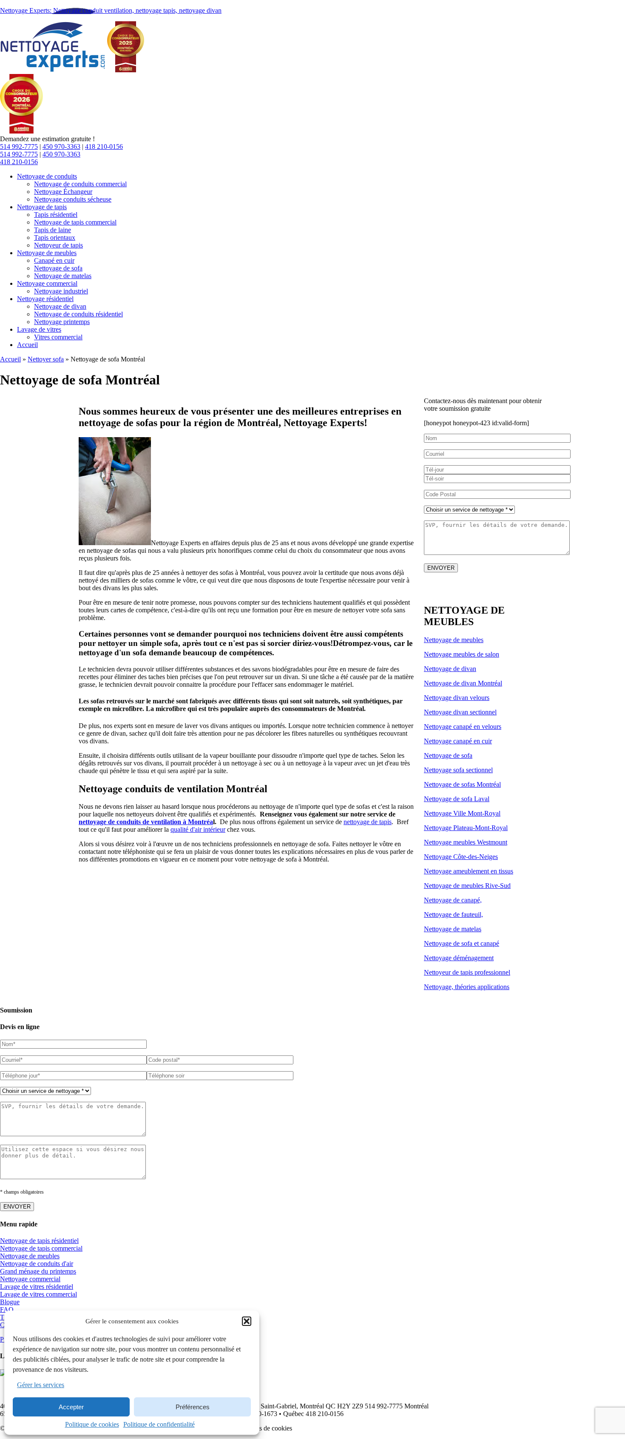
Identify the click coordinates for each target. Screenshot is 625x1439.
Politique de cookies (92, 1424)
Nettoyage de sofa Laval (456, 798)
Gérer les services (40, 1384)
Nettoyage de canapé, (453, 900)
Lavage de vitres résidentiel (36, 1286)
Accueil (10, 359)
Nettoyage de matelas (452, 929)
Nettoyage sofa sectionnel (458, 770)
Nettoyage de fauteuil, (453, 914)
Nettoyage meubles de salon (461, 654)
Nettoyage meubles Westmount (465, 842)
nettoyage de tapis (368, 821)
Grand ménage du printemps (38, 1271)
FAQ (7, 1309)
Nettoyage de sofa (448, 755)
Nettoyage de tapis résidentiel (39, 1240)
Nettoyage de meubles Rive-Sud (467, 885)
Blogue (10, 1301)
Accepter (71, 1407)
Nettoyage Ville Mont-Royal (462, 813)
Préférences (193, 1407)
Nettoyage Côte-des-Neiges (461, 856)
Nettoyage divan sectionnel (460, 712)
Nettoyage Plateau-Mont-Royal (466, 827)
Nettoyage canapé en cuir (458, 741)
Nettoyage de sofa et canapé (461, 943)
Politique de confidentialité (159, 1424)
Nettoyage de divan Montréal (463, 683)
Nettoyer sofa (46, 359)
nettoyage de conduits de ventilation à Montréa (146, 821)
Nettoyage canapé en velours (462, 726)
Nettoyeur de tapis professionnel (467, 972)
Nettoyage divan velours (456, 697)
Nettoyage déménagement (459, 957)
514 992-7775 (19, 146)
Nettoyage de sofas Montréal (462, 784)
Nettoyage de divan (450, 668)
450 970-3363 (61, 146)
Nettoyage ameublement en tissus (468, 871)
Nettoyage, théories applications (466, 986)
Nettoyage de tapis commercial (41, 1248)
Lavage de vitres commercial (38, 1294)
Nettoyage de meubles (453, 639)
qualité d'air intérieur (197, 829)
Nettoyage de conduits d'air (36, 1263)
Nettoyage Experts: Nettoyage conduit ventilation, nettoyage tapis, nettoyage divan (111, 10)
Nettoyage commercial (30, 1279)
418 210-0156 (104, 146)
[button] (246, 1321)
